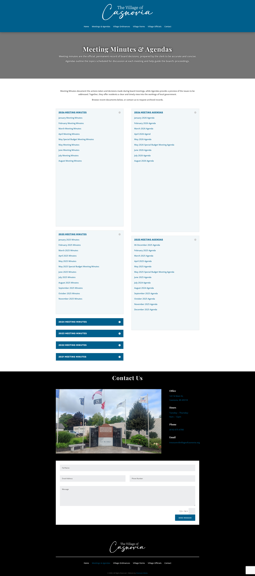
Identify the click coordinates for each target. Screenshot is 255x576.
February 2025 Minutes (70, 245)
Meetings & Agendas (101, 27)
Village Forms (139, 27)
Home (86, 27)
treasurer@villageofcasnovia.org (184, 442)
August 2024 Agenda (144, 288)
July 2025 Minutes (67, 277)
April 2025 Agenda (143, 261)
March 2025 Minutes (68, 250)
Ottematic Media (142, 573)
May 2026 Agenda (142, 139)
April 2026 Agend (142, 134)
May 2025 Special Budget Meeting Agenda (154, 272)
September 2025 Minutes (71, 288)
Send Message (185, 518)
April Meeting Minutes (69, 134)
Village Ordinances (121, 27)
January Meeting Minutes (70, 117)
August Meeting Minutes (70, 160)
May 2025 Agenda (142, 266)
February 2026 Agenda (145, 123)
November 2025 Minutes (70, 298)
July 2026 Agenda (142, 155)
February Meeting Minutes (71, 123)
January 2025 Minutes (69, 239)
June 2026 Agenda (142, 150)
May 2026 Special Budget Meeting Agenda (154, 144)
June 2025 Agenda (142, 277)
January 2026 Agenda (144, 117)
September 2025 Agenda (146, 293)
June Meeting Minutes (69, 150)
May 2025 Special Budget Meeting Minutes (79, 266)
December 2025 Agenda (145, 309)
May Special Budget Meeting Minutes (76, 139)
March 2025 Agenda (143, 255)
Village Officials (155, 27)
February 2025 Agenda (145, 250)
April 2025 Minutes (67, 255)
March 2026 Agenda (143, 128)
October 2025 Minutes (69, 293)
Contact (167, 27)
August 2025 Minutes (69, 282)
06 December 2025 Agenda (147, 245)
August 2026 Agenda (144, 160)
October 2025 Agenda (144, 298)
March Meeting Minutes (70, 128)
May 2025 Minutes (67, 261)
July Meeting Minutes (68, 155)
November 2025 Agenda (145, 304)
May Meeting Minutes (69, 144)
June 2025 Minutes (67, 272)
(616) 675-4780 (176, 429)
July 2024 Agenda (142, 282)
